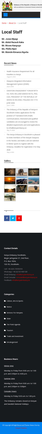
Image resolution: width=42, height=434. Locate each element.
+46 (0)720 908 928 (20, 272)
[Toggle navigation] (6, 14)
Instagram (19, 218)
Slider (9, 318)
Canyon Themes (21, 428)
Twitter (13, 218)
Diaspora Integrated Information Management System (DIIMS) (19, 82)
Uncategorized (12, 342)
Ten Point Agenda (13, 324)
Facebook (7, 218)
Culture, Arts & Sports (15, 301)
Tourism (10, 330)
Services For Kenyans (15, 313)
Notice (9, 307)
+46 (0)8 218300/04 (15, 269)
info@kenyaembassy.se (25, 274)
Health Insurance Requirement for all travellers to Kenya (20, 73)
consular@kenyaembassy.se (26, 277)
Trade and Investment (15, 336)
